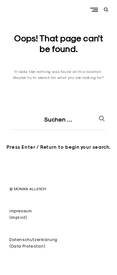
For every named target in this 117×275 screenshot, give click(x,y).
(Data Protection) (27, 246)
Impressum (20, 210)
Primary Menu (95, 9)
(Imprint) (18, 217)
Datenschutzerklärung (33, 239)
